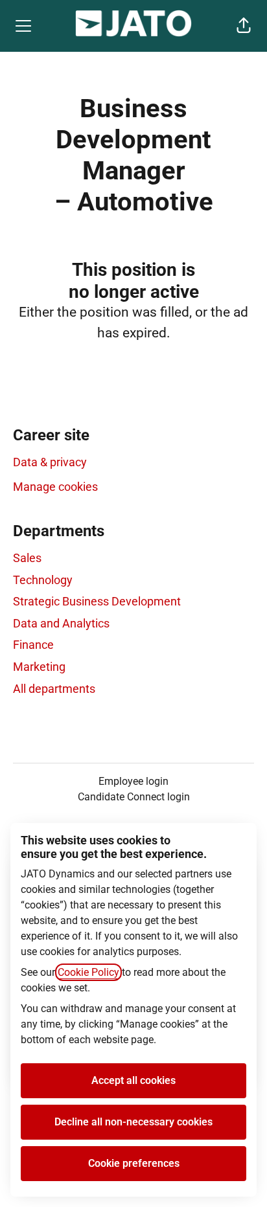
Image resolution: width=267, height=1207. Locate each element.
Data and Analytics (61, 623)
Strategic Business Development (97, 601)
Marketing (39, 666)
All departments (54, 688)
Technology (43, 580)
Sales (27, 558)
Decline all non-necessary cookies (133, 1122)
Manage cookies (55, 486)
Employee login (133, 781)
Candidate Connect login (134, 797)
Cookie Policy (88, 972)
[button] (244, 26)
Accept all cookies (133, 1080)
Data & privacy (50, 462)
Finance (33, 644)
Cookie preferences (134, 1163)
